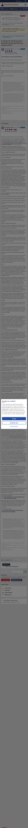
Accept (14, 419)
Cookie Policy (5, 409)
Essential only (14, 423)
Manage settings (14, 426)
